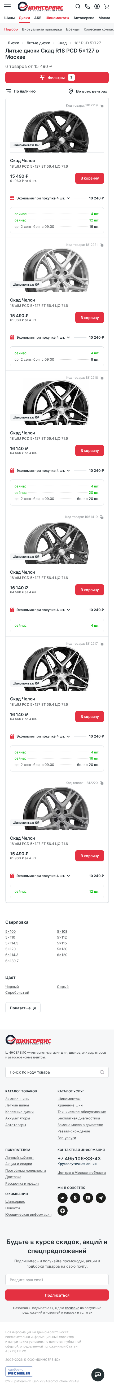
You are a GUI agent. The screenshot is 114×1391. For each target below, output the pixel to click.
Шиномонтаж (57, 18)
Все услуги (67, 1138)
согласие (72, 1308)
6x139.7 (12, 961)
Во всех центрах (91, 91)
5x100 (10, 931)
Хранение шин (70, 1105)
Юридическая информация (28, 1214)
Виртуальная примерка (42, 29)
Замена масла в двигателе (80, 1125)
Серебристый (17, 992)
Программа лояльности (25, 1170)
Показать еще (23, 1008)
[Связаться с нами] (87, 6)
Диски (24, 18)
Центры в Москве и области (82, 1172)
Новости (12, 1208)
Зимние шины (17, 1099)
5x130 (62, 949)
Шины (9, 18)
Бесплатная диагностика (79, 1118)
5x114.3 (11, 943)
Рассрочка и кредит (22, 1183)
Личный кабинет (19, 1157)
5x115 (62, 943)
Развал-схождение (74, 1131)
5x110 (10, 937)
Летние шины (17, 1105)
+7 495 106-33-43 (79, 1158)
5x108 (62, 931)
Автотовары (15, 1125)
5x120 (10, 949)
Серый (63, 986)
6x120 (62, 955)
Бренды (73, 29)
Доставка (13, 1177)
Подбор (11, 29)
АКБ (37, 18)
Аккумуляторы (17, 1118)
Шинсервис (40, 6)
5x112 (62, 937)
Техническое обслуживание (82, 1112)
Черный (12, 986)
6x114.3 (11, 955)
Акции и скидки (18, 1164)
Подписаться (57, 1295)
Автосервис (83, 18)
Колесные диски (19, 1112)
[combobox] (10, 1072)
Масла (104, 18)
